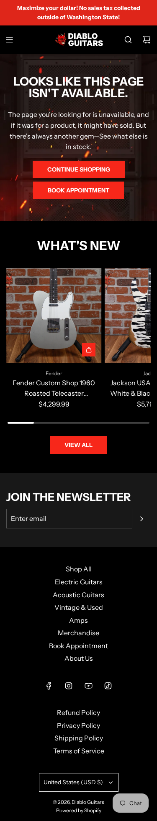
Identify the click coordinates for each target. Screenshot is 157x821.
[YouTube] (88, 686)
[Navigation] (9, 39)
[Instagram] (68, 686)
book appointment (78, 190)
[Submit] (141, 519)
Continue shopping (78, 169)
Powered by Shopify (78, 810)
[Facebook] (49, 686)
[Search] (128, 39)
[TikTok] (108, 686)
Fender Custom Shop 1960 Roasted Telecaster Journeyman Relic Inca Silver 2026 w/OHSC (54, 389)
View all (78, 445)
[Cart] (146, 39)
